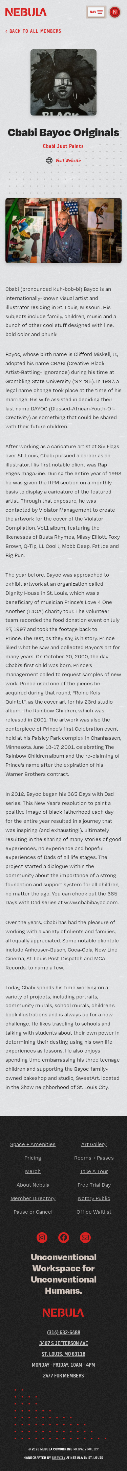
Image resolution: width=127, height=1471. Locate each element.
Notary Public (94, 1198)
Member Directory (33, 1198)
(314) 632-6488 (63, 1332)
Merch (33, 1171)
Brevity (58, 1457)
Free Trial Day (94, 1185)
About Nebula (33, 1185)
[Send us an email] (85, 1237)
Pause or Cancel (33, 1212)
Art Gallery (94, 1144)
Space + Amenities (33, 1144)
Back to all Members (34, 31)
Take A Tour (94, 1171)
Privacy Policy (86, 1449)
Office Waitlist (94, 1212)
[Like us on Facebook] (63, 1237)
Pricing (32, 1158)
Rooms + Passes (94, 1158)
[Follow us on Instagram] (42, 1237)
